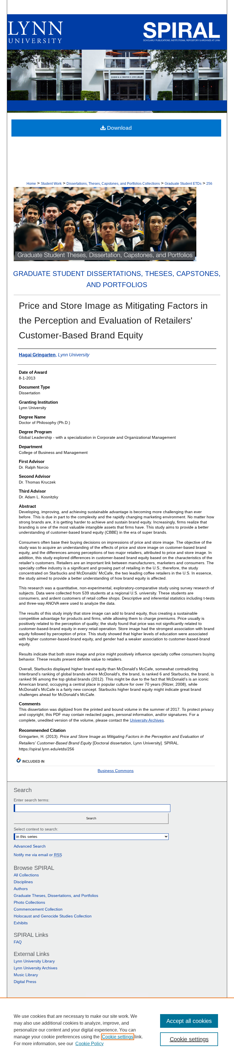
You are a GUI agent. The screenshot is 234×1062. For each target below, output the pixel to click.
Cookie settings (117, 1036)
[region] (117, 1030)
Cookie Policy (89, 1043)
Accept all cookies (189, 1021)
